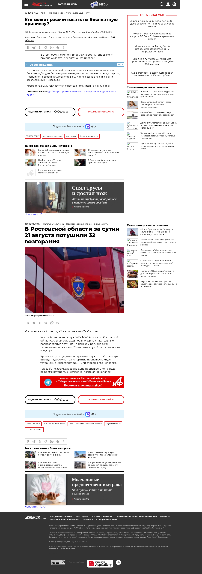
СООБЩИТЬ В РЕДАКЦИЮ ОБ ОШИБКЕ (100, 520)
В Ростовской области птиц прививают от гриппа (102, 161)
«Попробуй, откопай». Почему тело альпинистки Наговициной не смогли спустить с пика (157, 232)
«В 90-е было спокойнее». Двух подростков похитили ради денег (157, 113)
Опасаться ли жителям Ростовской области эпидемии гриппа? (103, 152)
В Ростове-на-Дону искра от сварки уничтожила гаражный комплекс (103, 455)
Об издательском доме (60, 517)
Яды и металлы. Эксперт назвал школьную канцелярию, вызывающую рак (156, 104)
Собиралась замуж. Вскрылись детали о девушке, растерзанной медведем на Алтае (156, 263)
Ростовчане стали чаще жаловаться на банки (50, 171)
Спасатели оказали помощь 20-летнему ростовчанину (53, 453)
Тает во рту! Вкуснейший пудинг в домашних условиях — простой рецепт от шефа (157, 273)
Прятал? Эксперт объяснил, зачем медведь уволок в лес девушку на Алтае (157, 146)
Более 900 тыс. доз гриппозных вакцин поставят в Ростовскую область (53, 152)
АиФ (51, 315)
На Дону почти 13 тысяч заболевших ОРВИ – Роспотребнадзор (49, 162)
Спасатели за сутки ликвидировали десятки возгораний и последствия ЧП (53, 465)
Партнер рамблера (76, 562)
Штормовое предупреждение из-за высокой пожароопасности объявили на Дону (104, 465)
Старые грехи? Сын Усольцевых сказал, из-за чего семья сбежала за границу (158, 252)
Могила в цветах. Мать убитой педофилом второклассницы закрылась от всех (152, 49)
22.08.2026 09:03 (33, 224)
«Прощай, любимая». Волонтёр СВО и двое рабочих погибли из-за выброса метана (152, 24)
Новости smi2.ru (35, 214)
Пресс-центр (82, 517)
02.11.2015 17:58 (31, 13)
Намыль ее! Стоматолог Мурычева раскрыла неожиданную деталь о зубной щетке (157, 94)
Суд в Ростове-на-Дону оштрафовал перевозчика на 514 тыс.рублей (152, 74)
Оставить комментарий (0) (101, 112)
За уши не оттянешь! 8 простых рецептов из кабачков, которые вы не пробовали (158, 284)
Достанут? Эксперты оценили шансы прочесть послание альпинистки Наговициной (158, 125)
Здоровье (41, 37)
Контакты (165, 517)
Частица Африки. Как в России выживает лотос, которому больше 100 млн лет (157, 135)
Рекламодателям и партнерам (64, 520)
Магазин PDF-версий (102, 517)
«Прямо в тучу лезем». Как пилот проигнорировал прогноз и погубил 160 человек (152, 62)
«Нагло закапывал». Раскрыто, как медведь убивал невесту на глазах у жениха (158, 242)
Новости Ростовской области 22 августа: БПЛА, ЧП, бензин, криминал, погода (152, 36)
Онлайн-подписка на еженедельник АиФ (136, 517)
